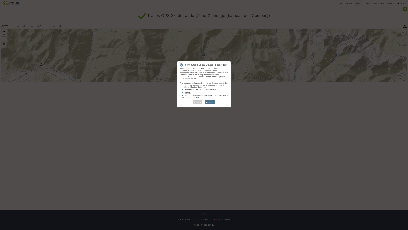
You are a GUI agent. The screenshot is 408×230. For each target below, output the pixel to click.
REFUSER (197, 102)
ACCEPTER (210, 102)
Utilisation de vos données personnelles (200, 90)
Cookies (187, 92)
